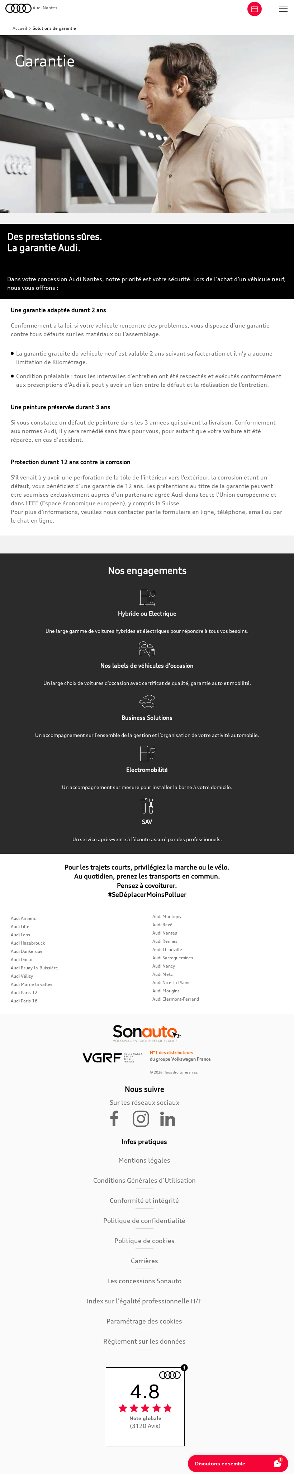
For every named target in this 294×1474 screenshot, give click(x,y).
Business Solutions (147, 717)
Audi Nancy (163, 966)
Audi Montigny (166, 916)
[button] (283, 9)
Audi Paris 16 (24, 1000)
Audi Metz (162, 974)
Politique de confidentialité (144, 1220)
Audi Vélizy (22, 976)
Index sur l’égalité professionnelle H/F (144, 1301)
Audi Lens (20, 934)
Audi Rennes (164, 941)
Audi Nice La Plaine (171, 982)
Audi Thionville (167, 949)
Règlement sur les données (144, 1341)
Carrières (144, 1261)
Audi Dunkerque (27, 951)
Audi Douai (21, 959)
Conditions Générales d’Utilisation (144, 1180)
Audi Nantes (164, 933)
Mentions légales (144, 1160)
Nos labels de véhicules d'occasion (147, 665)
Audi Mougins (166, 990)
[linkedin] (171, 1118)
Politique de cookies (144, 1240)
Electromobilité (147, 769)
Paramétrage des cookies (144, 1321)
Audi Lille (20, 926)
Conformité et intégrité (144, 1200)
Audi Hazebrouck (28, 943)
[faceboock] (118, 1118)
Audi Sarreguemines (172, 957)
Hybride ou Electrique (147, 613)
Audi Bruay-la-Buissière (34, 967)
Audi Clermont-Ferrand (175, 999)
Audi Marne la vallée (32, 984)
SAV (147, 821)
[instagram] (145, 1118)
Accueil (20, 28)
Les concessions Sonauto (144, 1281)
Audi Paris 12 (24, 992)
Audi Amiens (23, 918)
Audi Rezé (162, 924)
